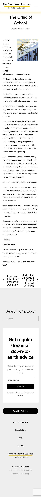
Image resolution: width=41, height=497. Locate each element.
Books (20, 445)
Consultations (20, 430)
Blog (20, 438)
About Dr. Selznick (20, 422)
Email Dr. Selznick (20, 411)
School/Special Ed (18, 28)
